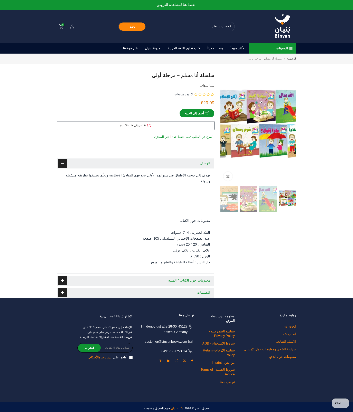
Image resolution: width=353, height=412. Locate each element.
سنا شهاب (207, 85)
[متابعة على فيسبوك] (192, 360)
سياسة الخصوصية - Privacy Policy (222, 334)
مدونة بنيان (153, 48)
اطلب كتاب (288, 334)
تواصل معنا (227, 382)
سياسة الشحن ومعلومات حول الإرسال (270, 349)
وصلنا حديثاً (215, 48)
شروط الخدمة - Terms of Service (218, 372)
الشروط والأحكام (100, 357)
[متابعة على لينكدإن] (169, 360)
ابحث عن (290, 326)
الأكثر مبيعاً (238, 48)
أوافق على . (107, 357)
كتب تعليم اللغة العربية (184, 48)
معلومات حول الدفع (282, 356)
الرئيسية (291, 58)
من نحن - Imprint (223, 362)
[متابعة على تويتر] (184, 360)
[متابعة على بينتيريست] (161, 360)
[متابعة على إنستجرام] (176, 360)
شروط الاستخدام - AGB (218, 343)
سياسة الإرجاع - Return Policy (219, 353)
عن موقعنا (130, 48)
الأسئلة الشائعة (286, 341)
